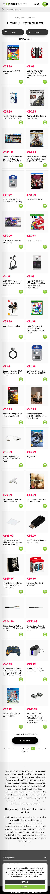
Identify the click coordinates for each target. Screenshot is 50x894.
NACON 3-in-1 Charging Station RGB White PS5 (12, 117)
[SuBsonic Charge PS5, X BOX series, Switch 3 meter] (13, 353)
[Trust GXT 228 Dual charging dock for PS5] (36, 650)
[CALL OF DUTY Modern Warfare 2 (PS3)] (36, 481)
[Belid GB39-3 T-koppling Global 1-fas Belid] (13, 481)
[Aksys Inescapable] (36, 181)
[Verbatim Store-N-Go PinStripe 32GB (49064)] (13, 181)
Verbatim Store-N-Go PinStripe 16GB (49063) (36, 372)
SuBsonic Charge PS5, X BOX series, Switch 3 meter (12, 373)
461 (45, 748)
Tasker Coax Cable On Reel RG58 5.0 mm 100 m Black (36, 628)
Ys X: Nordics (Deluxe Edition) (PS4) (11, 715)
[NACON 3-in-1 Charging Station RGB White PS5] (13, 98)
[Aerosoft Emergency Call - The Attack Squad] (13, 395)
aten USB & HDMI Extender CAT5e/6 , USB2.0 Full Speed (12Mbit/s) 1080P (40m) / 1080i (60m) (36, 718)
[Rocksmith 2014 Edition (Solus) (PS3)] (36, 98)
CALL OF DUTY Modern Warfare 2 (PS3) (36, 500)
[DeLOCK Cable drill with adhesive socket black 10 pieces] (13, 263)
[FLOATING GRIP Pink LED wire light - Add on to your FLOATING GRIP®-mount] (36, 263)
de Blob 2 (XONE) (34, 240)
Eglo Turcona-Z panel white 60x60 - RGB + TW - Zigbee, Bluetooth (13, 542)
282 (38, 748)
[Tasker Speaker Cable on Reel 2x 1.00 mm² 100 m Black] (13, 607)
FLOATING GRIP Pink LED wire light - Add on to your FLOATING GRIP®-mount (36, 284)
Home (17, 18)
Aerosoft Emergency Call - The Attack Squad (13, 415)
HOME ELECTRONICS (27, 18)
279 (22, 748)
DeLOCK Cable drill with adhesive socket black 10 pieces (12, 283)
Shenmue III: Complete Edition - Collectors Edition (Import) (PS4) (12, 159)
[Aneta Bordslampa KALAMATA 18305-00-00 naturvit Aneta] (36, 395)
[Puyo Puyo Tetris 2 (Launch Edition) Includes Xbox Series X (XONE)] (36, 308)
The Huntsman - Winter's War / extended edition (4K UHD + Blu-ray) (37, 159)
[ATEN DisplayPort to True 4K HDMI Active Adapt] (13, 438)
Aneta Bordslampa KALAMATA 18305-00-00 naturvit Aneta (37, 416)
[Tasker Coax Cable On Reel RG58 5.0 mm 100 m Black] (36, 607)
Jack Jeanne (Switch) (11, 326)
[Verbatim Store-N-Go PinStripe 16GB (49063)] (36, 353)
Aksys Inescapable (34, 199)
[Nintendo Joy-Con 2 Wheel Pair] (36, 565)
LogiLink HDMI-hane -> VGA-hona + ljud (36, 541)
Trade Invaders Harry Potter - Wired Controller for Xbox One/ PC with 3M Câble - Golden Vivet (13, 672)
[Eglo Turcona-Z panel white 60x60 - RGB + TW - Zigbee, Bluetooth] (13, 522)
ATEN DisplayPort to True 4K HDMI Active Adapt (11, 459)
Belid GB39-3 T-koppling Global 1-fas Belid (12, 500)
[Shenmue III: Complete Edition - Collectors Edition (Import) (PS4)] (13, 138)
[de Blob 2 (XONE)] (36, 222)
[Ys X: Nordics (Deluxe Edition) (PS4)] (13, 695)
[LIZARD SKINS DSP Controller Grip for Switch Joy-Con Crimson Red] (36, 53)
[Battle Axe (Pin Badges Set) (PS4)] (13, 222)
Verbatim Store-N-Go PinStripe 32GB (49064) (12, 200)
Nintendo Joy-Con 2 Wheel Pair (35, 584)
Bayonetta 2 (32, 457)
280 (27, 748)
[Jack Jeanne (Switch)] (13, 308)
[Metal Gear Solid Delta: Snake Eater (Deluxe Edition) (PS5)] (13, 565)
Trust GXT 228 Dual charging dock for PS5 (36, 670)
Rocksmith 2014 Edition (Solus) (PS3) (36, 117)
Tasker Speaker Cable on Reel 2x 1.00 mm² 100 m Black (13, 628)
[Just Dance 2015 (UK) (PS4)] (13, 53)
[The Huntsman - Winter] (36, 138)
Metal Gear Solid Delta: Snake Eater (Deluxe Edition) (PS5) (12, 585)
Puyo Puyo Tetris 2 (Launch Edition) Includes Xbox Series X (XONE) (36, 329)
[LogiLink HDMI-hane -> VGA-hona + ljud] (36, 522)
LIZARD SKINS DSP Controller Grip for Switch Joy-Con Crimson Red (37, 74)
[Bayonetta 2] (36, 438)
